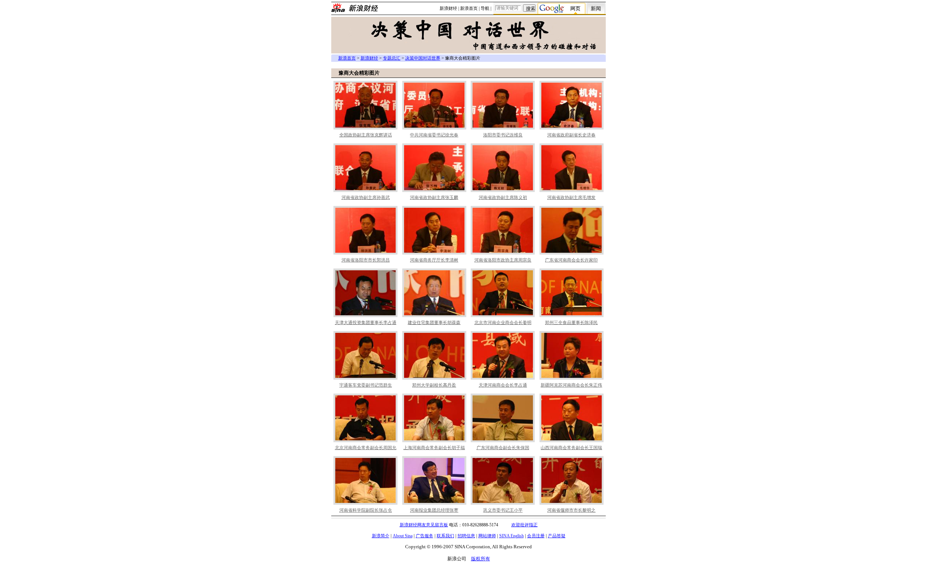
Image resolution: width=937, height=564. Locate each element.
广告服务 (424, 535)
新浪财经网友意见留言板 (424, 524)
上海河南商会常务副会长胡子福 (434, 447)
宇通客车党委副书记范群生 (365, 385)
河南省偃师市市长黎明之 (571, 510)
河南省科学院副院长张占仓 (365, 510)
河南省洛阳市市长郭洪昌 (365, 260)
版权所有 (480, 558)
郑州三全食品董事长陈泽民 (571, 322)
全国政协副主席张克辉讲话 (365, 135)
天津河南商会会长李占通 (503, 385)
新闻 (596, 8)
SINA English (511, 535)
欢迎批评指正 (524, 524)
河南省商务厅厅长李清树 (434, 260)
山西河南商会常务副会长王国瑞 (571, 447)
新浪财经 (448, 8)
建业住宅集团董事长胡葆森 (434, 322)
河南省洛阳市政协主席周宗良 (502, 260)
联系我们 (445, 535)
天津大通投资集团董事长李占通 (365, 322)
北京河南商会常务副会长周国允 (365, 447)
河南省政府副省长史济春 (571, 135)
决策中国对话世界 (422, 58)
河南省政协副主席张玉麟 (434, 197)
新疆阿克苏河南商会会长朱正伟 (571, 385)
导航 (485, 8)
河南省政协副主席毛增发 (571, 197)
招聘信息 (466, 535)
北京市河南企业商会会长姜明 (502, 322)
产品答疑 (556, 535)
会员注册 (536, 535)
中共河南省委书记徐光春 (434, 135)
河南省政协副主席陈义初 (503, 197)
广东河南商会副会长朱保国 (503, 447)
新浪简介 (380, 535)
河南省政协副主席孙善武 (365, 197)
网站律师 (487, 535)
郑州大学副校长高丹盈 (434, 385)
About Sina (402, 535)
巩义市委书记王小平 (503, 510)
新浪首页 (469, 8)
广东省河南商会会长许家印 (571, 260)
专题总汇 (391, 58)
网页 (575, 8)
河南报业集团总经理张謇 (434, 510)
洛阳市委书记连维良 (503, 135)
